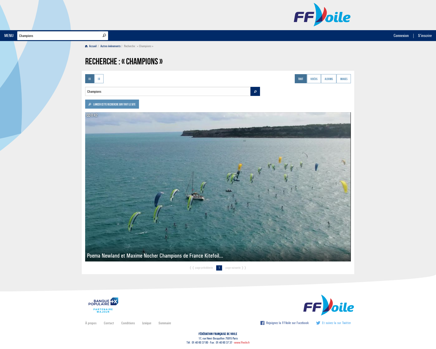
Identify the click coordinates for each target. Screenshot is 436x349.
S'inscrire (425, 35)
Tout (300, 79)
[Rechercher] (104, 35)
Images (343, 79)
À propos (91, 323)
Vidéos (313, 79)
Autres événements (110, 46)
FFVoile (322, 14)
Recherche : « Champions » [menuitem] (138, 46)
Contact (109, 323)
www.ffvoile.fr (242, 342)
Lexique (146, 323)
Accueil (92, 46)
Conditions (128, 323)
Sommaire (165, 323)
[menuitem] (92, 46)
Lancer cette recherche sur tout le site (114, 104)
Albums (329, 79)
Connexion (401, 35)
